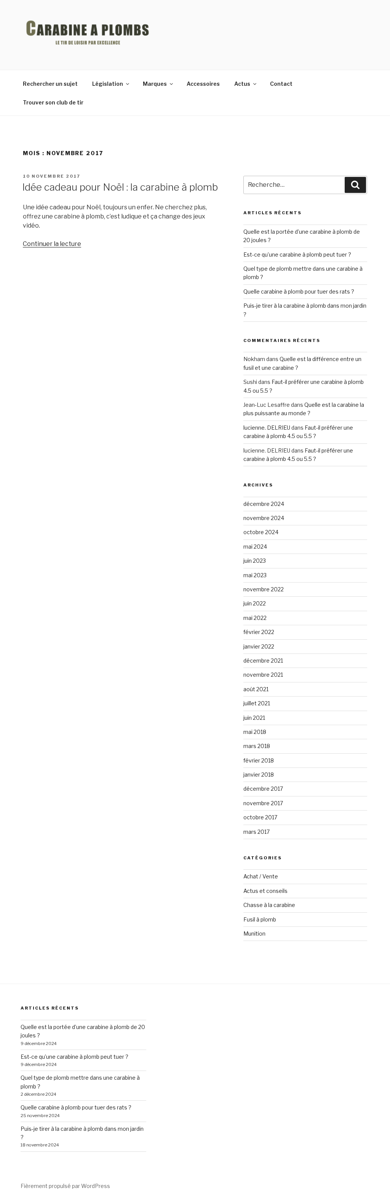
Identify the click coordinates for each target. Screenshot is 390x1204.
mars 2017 (256, 831)
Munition (254, 933)
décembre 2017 (263, 788)
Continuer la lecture (52, 243)
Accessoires (203, 83)
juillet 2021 (256, 703)
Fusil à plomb (259, 919)
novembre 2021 (263, 674)
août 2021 (256, 689)
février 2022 (258, 632)
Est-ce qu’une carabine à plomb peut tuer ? (297, 254)
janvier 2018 (258, 774)
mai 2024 (255, 546)
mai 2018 (254, 732)
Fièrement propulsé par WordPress (65, 1186)
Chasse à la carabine (269, 905)
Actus (242, 83)
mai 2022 (255, 618)
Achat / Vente (260, 876)
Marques (155, 83)
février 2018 (258, 760)
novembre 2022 (263, 589)
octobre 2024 (260, 532)
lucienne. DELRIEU (266, 427)
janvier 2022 (258, 646)
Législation (107, 83)
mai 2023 (255, 575)
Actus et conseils (265, 891)
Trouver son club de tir (53, 102)
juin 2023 (254, 560)
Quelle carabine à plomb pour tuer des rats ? (298, 291)
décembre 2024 (263, 504)
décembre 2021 (263, 660)
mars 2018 (256, 746)
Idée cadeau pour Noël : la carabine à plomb (120, 187)
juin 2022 (254, 603)
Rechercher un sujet (50, 83)
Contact (281, 83)
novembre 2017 (263, 803)
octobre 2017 (260, 817)
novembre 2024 (263, 518)
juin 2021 (254, 717)
